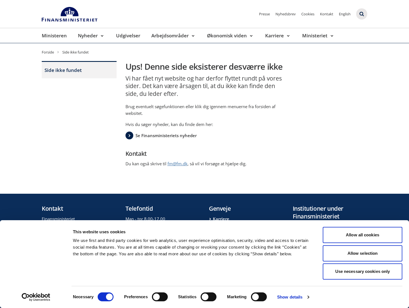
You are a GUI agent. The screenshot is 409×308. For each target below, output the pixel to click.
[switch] (160, 296)
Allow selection (363, 253)
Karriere (274, 35)
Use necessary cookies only (362, 271)
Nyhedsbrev (285, 13)
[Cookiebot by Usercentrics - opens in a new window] (36, 297)
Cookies (307, 13)
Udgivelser (128, 35)
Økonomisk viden (227, 35)
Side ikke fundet (63, 70)
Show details (289, 297)
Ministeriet (314, 35)
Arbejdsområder (170, 35)
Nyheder (88, 35)
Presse (264, 13)
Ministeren (54, 35)
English (345, 13)
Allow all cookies (362, 234)
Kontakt (326, 13)
